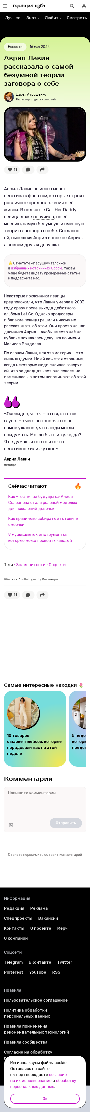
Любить (53, 17)
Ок (45, 1098)
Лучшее (12, 17)
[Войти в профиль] (84, 6)
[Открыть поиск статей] (72, 6)
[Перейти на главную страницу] (29, 5)
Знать (32, 17)
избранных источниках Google (36, 268)
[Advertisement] (41, 639)
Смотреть (77, 17)
